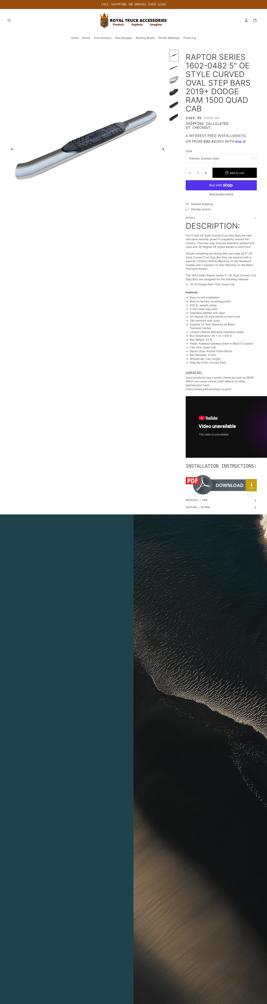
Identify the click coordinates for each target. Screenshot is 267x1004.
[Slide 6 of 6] (173, 117)
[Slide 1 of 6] (173, 55)
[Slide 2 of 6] (173, 68)
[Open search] (9, 20)
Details (190, 218)
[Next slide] (164, 149)
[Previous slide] (11, 149)
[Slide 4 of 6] (173, 92)
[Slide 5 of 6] (173, 104)
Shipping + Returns (198, 507)
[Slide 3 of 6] (173, 80)
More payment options (221, 194)
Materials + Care (197, 500)
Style (189, 151)
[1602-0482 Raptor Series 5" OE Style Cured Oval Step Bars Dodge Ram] (221, 484)
